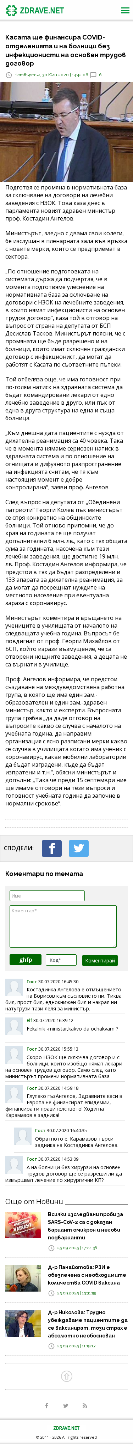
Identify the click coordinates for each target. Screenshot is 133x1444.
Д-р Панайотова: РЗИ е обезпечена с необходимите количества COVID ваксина (87, 1275)
